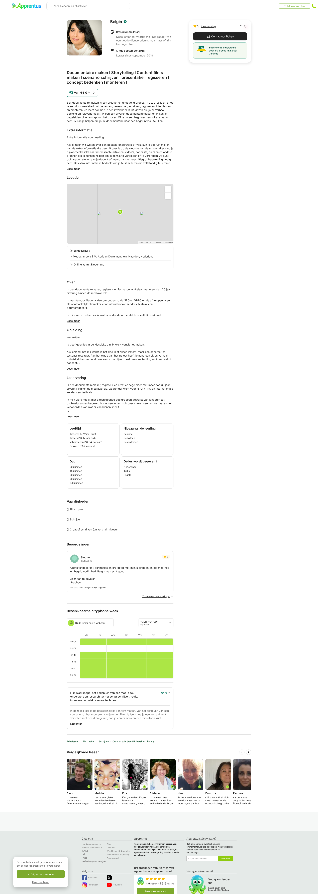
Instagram (93, 884)
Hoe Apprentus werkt (91, 844)
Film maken (77, 509)
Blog (109, 844)
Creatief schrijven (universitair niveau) (94, 529)
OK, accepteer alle (42, 874)
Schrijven (75, 519)
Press (84, 858)
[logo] (28, 6)
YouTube (117, 884)
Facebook (93, 877)
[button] (245, 26)
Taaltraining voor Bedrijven (94, 861)
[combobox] (88, 6)
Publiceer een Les (294, 6)
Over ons (111, 847)
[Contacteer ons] (314, 6)
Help (84, 854)
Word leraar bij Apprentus (118, 851)
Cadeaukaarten (114, 858)
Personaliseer (40, 882)
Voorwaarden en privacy (118, 854)
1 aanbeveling (208, 26)
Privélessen (73, 741)
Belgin (116, 21)
